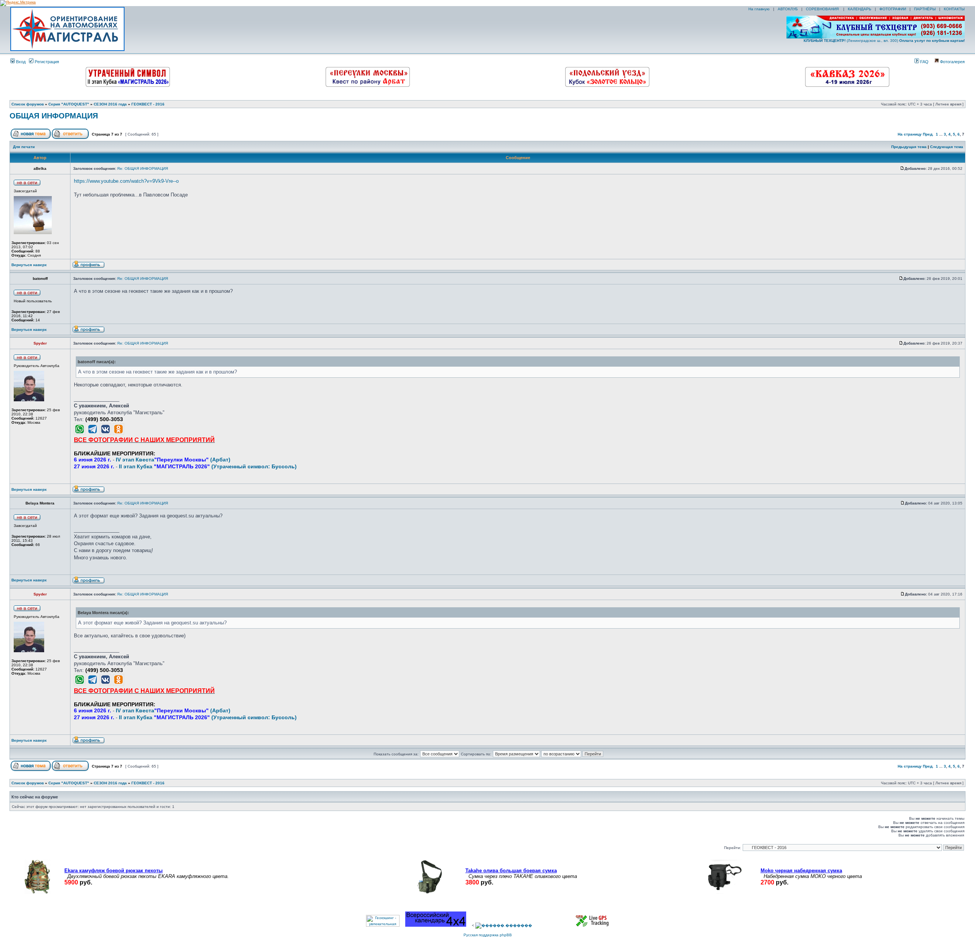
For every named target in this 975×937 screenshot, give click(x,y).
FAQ (924, 61)
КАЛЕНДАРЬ (859, 9)
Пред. (928, 134)
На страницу (910, 134)
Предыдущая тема (909, 147)
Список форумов (27, 104)
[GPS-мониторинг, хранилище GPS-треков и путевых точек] (592, 925)
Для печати (24, 147)
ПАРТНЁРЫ (925, 9)
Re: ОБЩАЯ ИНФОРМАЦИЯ (142, 168)
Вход (20, 61)
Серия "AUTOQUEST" (68, 104)
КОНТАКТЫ (954, 9)
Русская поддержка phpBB (488, 935)
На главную (758, 9)
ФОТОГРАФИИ (892, 9)
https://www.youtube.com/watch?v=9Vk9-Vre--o (126, 181)
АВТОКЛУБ (788, 9)
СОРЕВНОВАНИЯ (823, 9)
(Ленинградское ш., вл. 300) (884, 40)
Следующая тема (946, 147)
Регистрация (46, 61)
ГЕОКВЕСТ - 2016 (148, 104)
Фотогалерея (952, 61)
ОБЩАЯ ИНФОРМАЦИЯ (54, 116)
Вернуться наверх (29, 265)
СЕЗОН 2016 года (110, 104)
